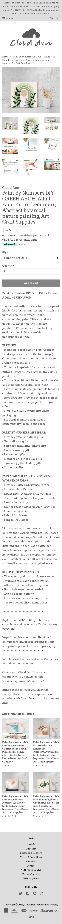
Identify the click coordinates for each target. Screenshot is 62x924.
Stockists (31, 861)
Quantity (8, 265)
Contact (31, 865)
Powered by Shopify (47, 904)
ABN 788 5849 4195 (31, 870)
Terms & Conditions (31, 857)
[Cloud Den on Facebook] (27, 894)
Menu (9, 18)
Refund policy (31, 878)
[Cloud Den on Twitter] (20, 894)
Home (5, 57)
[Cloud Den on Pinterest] (34, 894)
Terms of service (31, 874)
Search (31, 844)
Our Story (31, 848)
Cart (57, 18)
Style (5, 252)
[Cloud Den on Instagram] (41, 894)
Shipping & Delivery (31, 853)
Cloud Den (30, 904)
